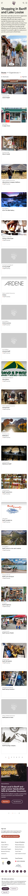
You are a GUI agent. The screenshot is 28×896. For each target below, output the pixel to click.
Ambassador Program (6, 849)
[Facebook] (2, 871)
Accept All (5, 888)
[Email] (25, 871)
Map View (24, 76)
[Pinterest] (17, 871)
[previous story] (9, 813)
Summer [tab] (11, 64)
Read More (6, 802)
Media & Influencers (19, 844)
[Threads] (10, 871)
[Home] (14, 3)
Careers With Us (4, 844)
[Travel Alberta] (21, 866)
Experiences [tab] (14, 73)
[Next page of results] (22, 757)
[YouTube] (13, 871)
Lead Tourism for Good (20, 853)
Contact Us (3, 853)
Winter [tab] (16, 64)
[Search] (23, 3)
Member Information (20, 847)
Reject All (5, 892)
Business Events (18, 849)
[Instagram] (6, 871)
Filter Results (6, 76)
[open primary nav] (2, 3)
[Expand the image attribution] (24, 64)
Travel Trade (18, 851)
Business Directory (5, 851)
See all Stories (17, 801)
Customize (13, 888)
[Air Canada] (21, 861)
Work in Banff (4, 847)
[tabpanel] (14, 51)
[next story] (19, 813)
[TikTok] (21, 871)
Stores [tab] (3, 73)
